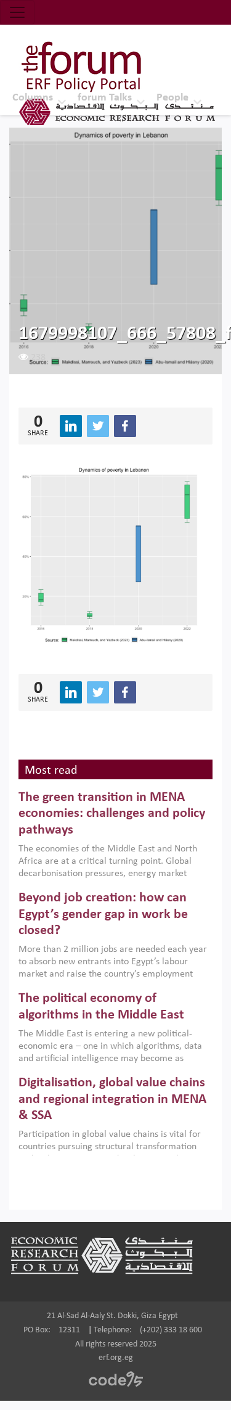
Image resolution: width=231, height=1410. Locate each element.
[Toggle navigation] (17, 12)
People (172, 98)
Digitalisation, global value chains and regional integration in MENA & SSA (112, 1099)
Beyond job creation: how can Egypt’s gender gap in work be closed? (103, 914)
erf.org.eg (116, 1358)
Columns (32, 98)
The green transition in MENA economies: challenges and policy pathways (111, 813)
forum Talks (105, 98)
